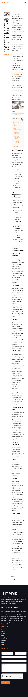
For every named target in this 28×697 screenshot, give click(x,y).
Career (3, 642)
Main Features (16, 122)
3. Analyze (17, 133)
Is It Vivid (5, 2)
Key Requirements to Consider (17, 124)
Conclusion (15, 146)
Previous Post (14, 576)
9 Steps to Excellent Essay (17, 127)
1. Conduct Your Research (18, 130)
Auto (2, 635)
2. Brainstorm (17, 132)
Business (3, 629)
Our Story (3, 646)
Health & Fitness (5, 639)
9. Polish (16, 145)
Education (6, 54)
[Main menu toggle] (25, 2)
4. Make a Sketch (18, 134)
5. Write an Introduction (17, 137)
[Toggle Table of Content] (21, 120)
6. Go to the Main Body (18, 139)
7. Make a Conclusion (17, 142)
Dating (3, 637)
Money (3, 631)
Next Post (14, 579)
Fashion (3, 633)
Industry (3, 644)
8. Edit (16, 143)
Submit (5, 682)
